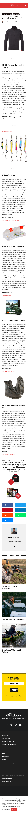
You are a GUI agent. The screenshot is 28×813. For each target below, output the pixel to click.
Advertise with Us (8, 741)
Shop (3, 753)
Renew (4, 760)
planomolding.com (6, 295)
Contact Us (6, 738)
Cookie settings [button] (6, 809)
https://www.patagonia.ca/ (8, 454)
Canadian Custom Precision (10, 587)
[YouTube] (20, 725)
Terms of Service (8, 781)
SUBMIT (14, 690)
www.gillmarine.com (7, 131)
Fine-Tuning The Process (13, 619)
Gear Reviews (16, 14)
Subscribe (5, 756)
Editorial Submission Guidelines (13, 775)
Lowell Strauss (7, 21)
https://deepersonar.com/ (8, 371)
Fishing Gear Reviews (7, 14)
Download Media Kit (9, 744)
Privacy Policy (7, 778)
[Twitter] (11, 725)
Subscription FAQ (8, 763)
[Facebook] (7, 725)
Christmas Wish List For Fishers (12, 651)
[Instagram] (16, 725)
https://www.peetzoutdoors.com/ (10, 220)
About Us (5, 735)
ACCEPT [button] (14, 809)
